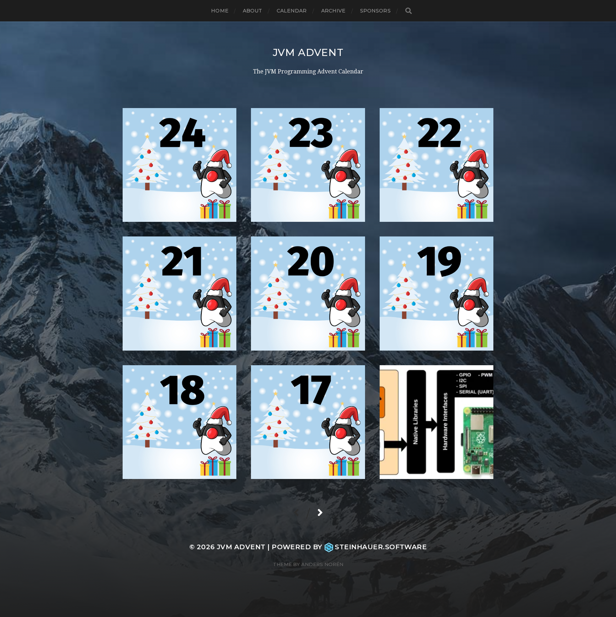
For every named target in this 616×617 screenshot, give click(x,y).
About (252, 10)
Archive (333, 10)
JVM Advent (308, 52)
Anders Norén (322, 564)
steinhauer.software (381, 547)
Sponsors (375, 10)
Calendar (292, 10)
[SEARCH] (408, 10)
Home (220, 10)
